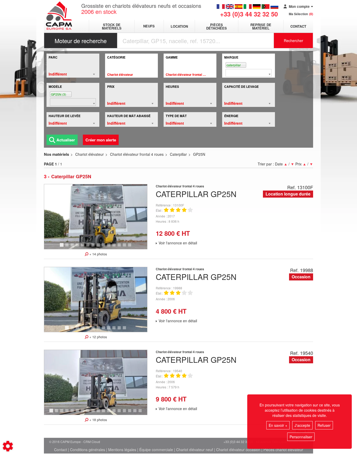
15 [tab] (126, 413)
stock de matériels (112, 26)
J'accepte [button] (302, 425)
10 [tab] (110, 247)
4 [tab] (78, 247)
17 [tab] (137, 413)
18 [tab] (142, 413)
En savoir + (278, 425)
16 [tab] (131, 413)
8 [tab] (99, 247)
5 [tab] (83, 247)
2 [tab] (68, 247)
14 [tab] (131, 247)
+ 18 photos (97, 420)
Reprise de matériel (260, 26)
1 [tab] (62, 247)
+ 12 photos (97, 337)
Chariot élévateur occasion (238, 449)
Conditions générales (87, 449)
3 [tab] (73, 247)
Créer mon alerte (100, 140)
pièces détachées (216, 26)
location (179, 26)
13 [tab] (126, 247)
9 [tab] (104, 247)
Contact (298, 26)
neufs (149, 26)
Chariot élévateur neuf (194, 449)
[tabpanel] (95, 216)
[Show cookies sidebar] (8, 446)
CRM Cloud (91, 441)
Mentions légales (122, 449)
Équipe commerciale (156, 449)
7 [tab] (94, 247)
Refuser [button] (324, 425)
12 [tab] (121, 247)
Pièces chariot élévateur (283, 449)
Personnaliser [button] (301, 436)
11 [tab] (116, 247)
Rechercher (293, 40)
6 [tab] (89, 247)
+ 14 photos (97, 254)
